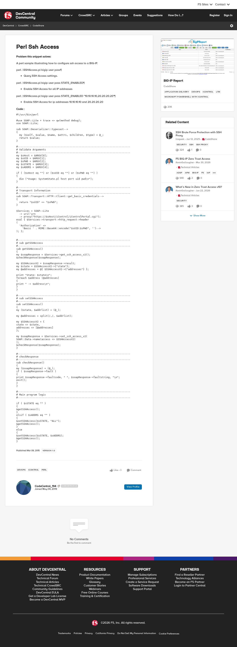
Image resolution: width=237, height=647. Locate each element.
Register (215, 15)
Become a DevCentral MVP (47, 599)
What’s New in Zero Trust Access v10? (199, 187)
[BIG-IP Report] (197, 57)
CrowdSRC (23, 25)
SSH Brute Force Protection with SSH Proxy (199, 134)
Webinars (95, 589)
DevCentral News (47, 575)
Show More (199, 215)
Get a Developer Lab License (47, 596)
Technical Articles (47, 582)
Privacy (89, 633)
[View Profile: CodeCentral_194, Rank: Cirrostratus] (23, 487)
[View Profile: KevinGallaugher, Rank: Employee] (169, 162)
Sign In (228, 15)
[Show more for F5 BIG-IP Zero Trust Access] (214, 173)
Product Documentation (94, 575)
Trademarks (64, 633)
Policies (78, 633)
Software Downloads (142, 585)
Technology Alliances (190, 578)
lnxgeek (180, 139)
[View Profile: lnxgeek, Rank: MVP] (169, 135)
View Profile (133, 486)
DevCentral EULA (47, 592)
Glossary (95, 582)
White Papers (95, 578)
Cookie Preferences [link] (169, 633)
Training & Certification (95, 596)
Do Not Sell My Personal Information (136, 633)
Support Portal (142, 589)
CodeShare (38, 25)
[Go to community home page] (19, 15)
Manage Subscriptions (142, 575)
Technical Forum (47, 578)
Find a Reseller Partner (190, 575)
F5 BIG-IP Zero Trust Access (193, 158)
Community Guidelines (47, 589)
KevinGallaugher (185, 162)
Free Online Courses (94, 592)
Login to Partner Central (189, 585)
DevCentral (8, 25)
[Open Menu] (231, 25)
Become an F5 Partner (189, 582)
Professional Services (142, 578)
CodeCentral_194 (45, 486)
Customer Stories (95, 585)
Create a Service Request (142, 582)
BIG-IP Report (173, 80)
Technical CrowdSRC (47, 585)
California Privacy (105, 633)
